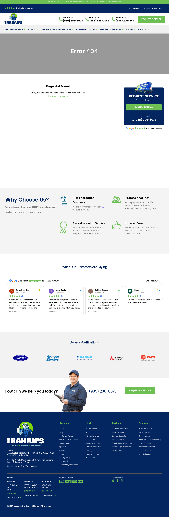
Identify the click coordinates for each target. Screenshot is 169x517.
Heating (32, 29)
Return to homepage (58, 96)
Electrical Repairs (119, 432)
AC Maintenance (92, 436)
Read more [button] (13, 311)
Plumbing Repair (145, 429)
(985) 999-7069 (29, 491)
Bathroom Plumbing (147, 447)
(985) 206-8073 (145, 120)
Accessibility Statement (68, 465)
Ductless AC (90, 439)
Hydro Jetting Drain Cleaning (150, 439)
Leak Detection (145, 454)
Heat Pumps (91, 457)
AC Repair (90, 432)
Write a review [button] (151, 281)
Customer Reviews (66, 436)
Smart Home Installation (122, 443)
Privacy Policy (64, 457)
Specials (161, 8)
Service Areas (64, 443)
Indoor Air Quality (93, 443)
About (129, 29)
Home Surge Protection (121, 447)
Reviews (136, 8)
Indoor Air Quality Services (56, 29)
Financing (143, 29)
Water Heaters (144, 432)
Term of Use (64, 461)
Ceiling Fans (117, 450)
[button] (162, 300)
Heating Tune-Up (92, 454)
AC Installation (91, 429)
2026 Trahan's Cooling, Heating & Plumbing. (24, 506)
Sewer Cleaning (145, 443)
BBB (102, 206)
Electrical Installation (120, 429)
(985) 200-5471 (47, 491)
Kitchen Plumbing (145, 450)
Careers (62, 454)
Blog (61, 432)
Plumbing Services (85, 29)
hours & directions (13, 497)
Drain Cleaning (144, 436)
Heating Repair (91, 450)
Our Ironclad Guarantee (68, 439)
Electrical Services (110, 29)
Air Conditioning (14, 29)
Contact (128, 8)
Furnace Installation (93, 447)
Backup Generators (120, 436)
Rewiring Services (119, 439)
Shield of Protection (149, 8)
